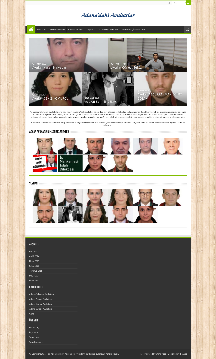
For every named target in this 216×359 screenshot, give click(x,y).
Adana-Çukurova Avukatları (41, 294)
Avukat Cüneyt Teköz (126, 67)
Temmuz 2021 (35, 271)
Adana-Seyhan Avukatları (40, 304)
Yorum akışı (34, 337)
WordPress (161, 354)
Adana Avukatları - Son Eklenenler (49, 132)
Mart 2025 (33, 251)
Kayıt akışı (33, 332)
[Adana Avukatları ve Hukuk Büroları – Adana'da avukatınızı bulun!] (108, 15)
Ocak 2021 (34, 280)
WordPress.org (36, 342)
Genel (31, 314)
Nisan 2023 (34, 261)
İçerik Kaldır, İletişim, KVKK (133, 29)
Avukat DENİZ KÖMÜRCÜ (50, 98)
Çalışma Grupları (75, 29)
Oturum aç (34, 327)
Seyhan (33, 183)
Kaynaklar (91, 29)
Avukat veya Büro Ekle (108, 29)
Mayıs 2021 (34, 276)
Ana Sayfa (31, 29)
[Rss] (169, 3)
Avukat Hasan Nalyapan (49, 67)
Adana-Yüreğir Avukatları (40, 309)
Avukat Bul (41, 29)
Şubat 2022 (34, 266)
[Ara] (188, 2)
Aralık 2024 (34, 256)
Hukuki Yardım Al (57, 29)
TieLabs (183, 354)
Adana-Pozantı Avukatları (40, 299)
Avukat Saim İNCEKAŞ (101, 102)
